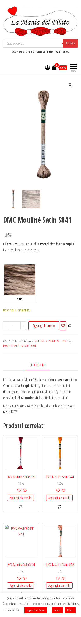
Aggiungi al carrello (44, 325)
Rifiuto (70, 610)
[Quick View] (24, 490)
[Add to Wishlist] (63, 325)
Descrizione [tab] (37, 364)
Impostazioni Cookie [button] (35, 610)
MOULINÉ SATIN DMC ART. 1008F (51, 341)
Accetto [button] (57, 610)
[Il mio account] (47, 67)
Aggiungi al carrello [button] (21, 497)
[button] (70, 85)
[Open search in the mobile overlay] (40, 43)
